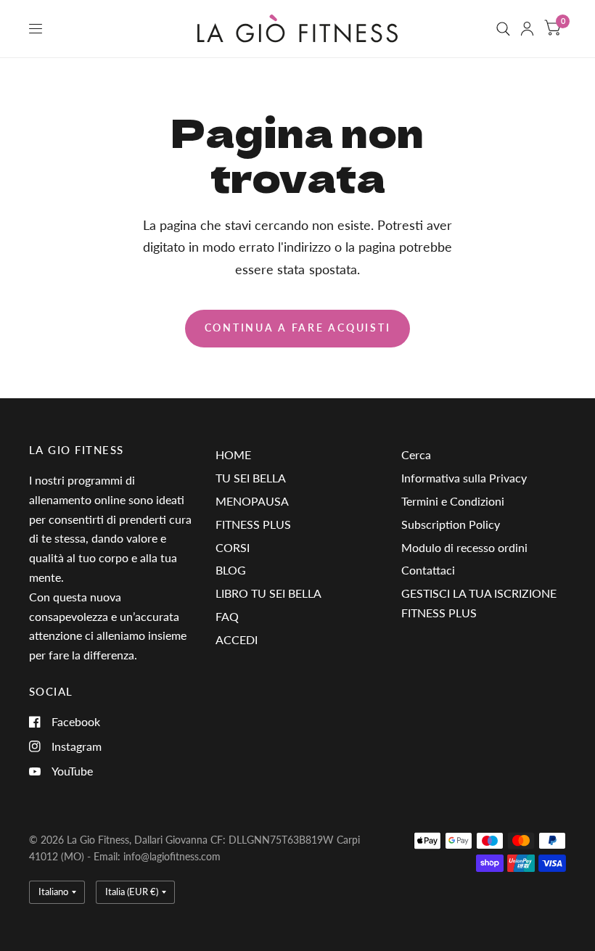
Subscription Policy (450, 524)
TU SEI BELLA (251, 478)
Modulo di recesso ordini (464, 547)
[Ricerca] (503, 28)
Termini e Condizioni (452, 501)
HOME (233, 454)
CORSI (233, 547)
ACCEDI (237, 639)
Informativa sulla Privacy (464, 478)
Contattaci (428, 570)
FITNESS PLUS (253, 524)
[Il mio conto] (527, 28)
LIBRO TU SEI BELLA (268, 593)
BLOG (231, 570)
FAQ (227, 616)
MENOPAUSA (252, 501)
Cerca (416, 454)
